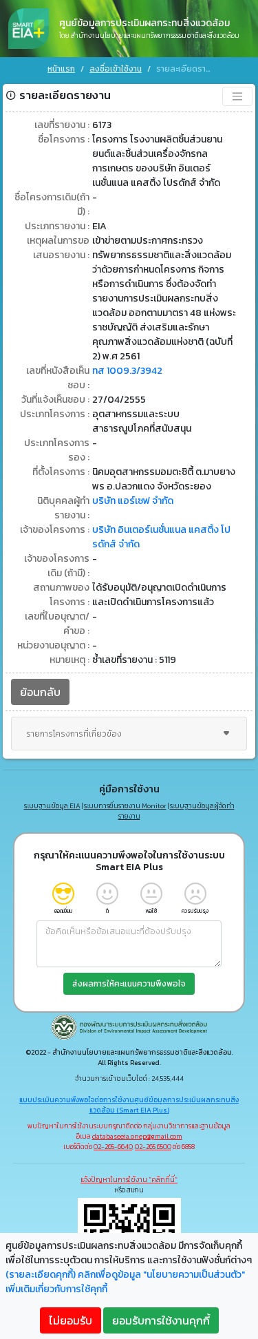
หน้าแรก (61, 69)
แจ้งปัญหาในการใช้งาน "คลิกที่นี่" (129, 1179)
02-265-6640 (113, 1146)
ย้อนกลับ (40, 692)
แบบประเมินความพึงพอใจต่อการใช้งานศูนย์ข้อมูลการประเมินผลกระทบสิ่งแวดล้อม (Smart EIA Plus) (129, 1105)
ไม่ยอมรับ (70, 1320)
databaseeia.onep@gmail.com (137, 1136)
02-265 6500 (153, 1146)
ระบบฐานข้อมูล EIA (52, 806)
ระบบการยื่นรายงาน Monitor (125, 806)
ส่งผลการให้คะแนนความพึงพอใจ (129, 984)
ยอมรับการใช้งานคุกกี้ (161, 1320)
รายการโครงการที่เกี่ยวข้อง (74, 734)
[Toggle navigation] (237, 96)
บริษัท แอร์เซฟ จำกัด (132, 501)
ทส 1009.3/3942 (127, 370)
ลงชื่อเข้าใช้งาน (115, 69)
